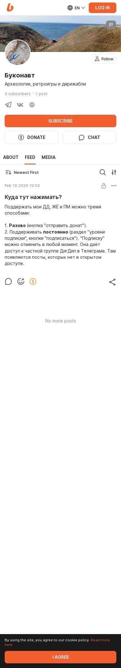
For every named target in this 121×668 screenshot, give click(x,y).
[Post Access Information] (104, 186)
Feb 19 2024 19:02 (22, 185)
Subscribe (60, 120)
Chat (94, 137)
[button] (10, 7)
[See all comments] (8, 281)
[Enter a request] (102, 172)
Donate (36, 137)
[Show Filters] (114, 172)
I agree (60, 657)
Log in (102, 7)
